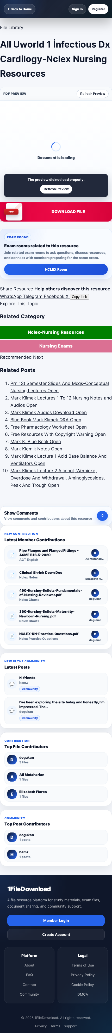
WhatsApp (11, 296)
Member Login (56, 920)
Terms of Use (83, 965)
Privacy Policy (83, 975)
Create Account (56, 934)
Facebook (55, 296)
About (29, 965)
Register (98, 9)
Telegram (33, 296)
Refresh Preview (92, 94)
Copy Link (79, 297)
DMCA (82, 994)
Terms (55, 1026)
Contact (29, 985)
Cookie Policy (82, 985)
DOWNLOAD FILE (68, 211)
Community (30, 689)
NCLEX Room (56, 269)
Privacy (41, 1026)
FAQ (29, 975)
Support (70, 1026)
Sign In (77, 9)
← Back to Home (19, 9)
